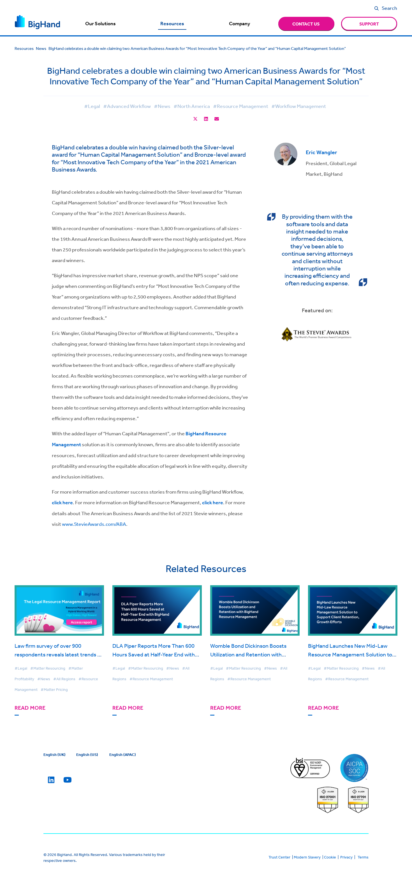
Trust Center (279, 857)
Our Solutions (100, 23)
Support (369, 24)
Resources (172, 23)
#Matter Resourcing (47, 668)
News (41, 48)
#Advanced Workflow (127, 106)
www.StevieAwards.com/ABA (94, 524)
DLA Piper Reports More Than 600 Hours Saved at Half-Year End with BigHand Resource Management (153, 654)
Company (239, 23)
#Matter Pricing (54, 689)
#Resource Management (240, 106)
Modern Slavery (307, 857)
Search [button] (389, 8)
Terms (363, 857)
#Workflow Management (298, 106)
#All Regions (64, 678)
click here (62, 502)
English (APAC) (122, 754)
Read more (30, 707)
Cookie (330, 857)
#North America (191, 106)
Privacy (346, 857)
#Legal (92, 106)
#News (162, 106)
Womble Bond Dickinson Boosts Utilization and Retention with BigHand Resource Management (249, 654)
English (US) (87, 754)
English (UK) (54, 754)
